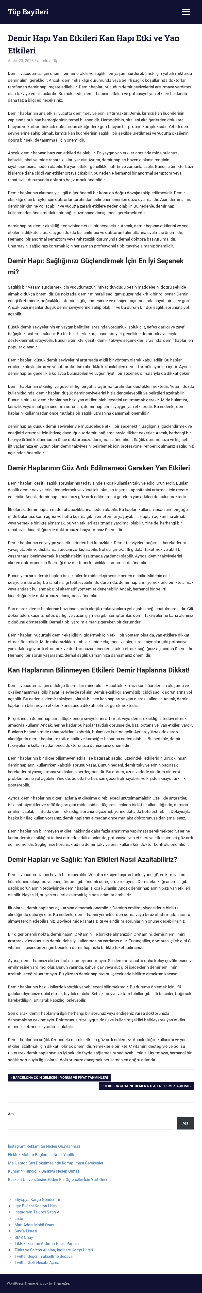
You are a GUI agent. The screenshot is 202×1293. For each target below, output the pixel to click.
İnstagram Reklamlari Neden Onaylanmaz (44, 1146)
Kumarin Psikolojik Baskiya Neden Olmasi (44, 1171)
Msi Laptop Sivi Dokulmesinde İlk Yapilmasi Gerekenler (55, 1163)
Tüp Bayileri (28, 11)
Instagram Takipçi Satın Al (37, 1212)
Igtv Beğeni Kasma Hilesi (36, 1206)
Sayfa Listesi (26, 1231)
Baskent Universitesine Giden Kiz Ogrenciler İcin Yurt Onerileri (61, 1179)
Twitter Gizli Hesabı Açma (37, 1262)
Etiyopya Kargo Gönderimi (37, 1199)
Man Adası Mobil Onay (34, 1225)
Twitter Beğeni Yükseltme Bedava (44, 1256)
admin (42, 60)
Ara (11, 1114)
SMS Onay (24, 1237)
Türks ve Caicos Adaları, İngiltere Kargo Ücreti (54, 1250)
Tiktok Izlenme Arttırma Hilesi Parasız (47, 1243)
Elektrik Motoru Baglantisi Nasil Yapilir (41, 1154)
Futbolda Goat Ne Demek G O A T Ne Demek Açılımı (145, 1087)
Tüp (55, 60)
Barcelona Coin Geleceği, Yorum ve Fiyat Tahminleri (60, 1078)
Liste (19, 1218)
